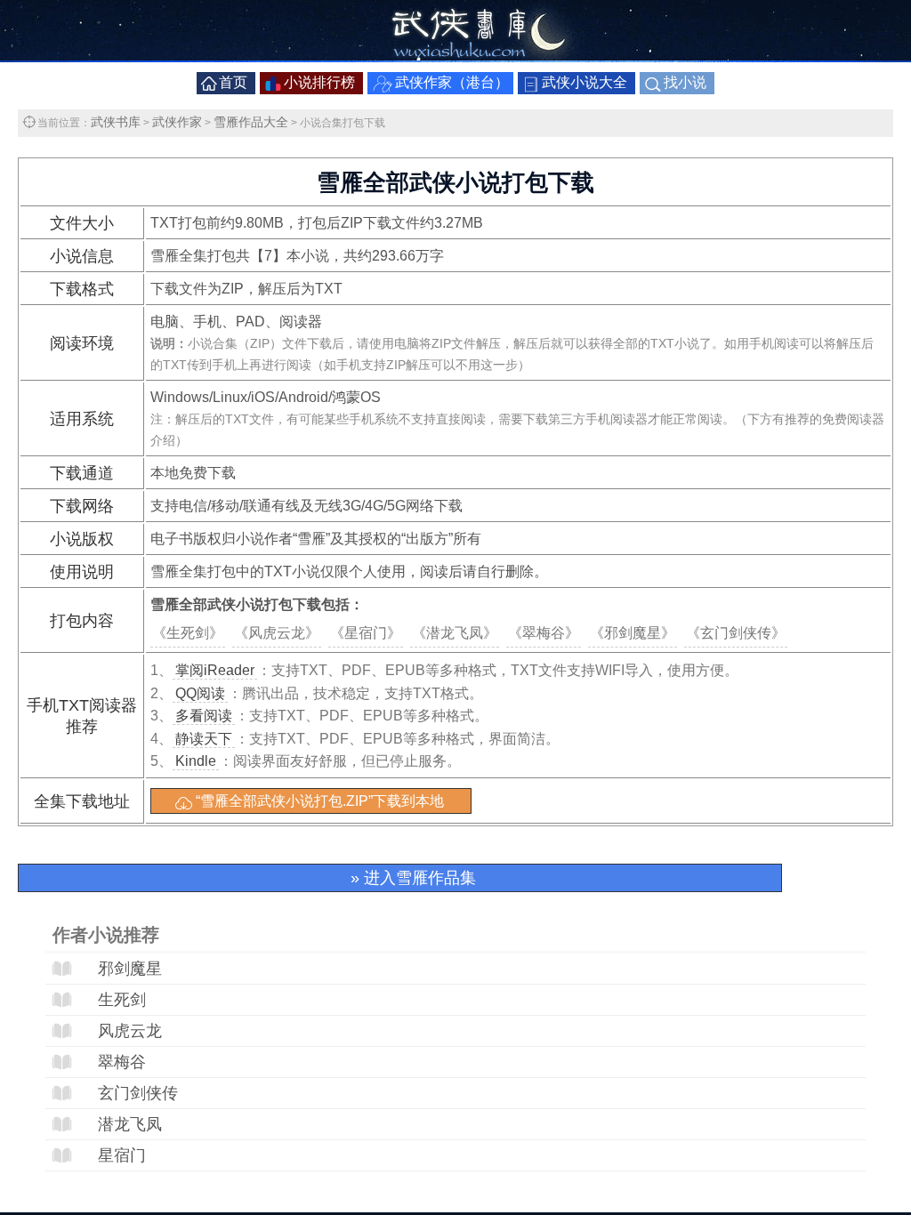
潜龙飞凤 (130, 1124)
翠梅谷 (122, 1062)
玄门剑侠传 (138, 1093)
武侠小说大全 (584, 82)
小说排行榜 (319, 82)
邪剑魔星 (130, 969)
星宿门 (122, 1155)
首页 (233, 82)
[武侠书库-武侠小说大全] (455, 57)
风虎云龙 (130, 1031)
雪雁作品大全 (251, 122)
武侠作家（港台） (452, 82)
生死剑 (122, 1000)
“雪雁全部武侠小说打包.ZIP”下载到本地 (320, 801)
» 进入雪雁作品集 (413, 878)
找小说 (685, 82)
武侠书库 (116, 122)
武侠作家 (177, 122)
